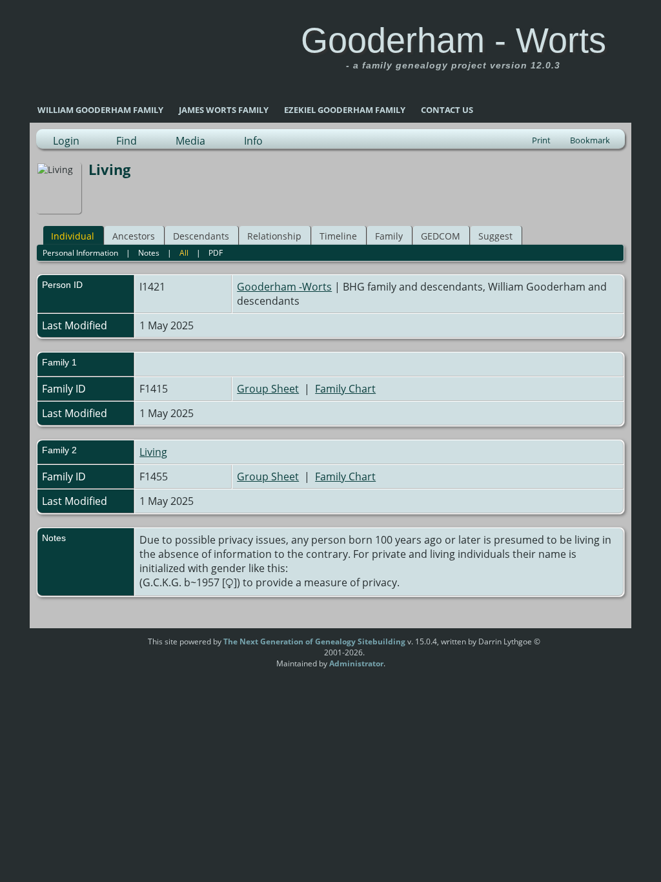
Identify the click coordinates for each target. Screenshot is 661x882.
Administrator (356, 663)
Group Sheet (268, 389)
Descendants (201, 236)
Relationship (274, 236)
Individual (72, 236)
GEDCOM (440, 236)
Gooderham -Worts (284, 287)
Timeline (338, 236)
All (183, 252)
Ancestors (133, 236)
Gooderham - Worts (453, 40)
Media (190, 141)
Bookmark (590, 140)
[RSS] (123, 646)
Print (541, 140)
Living (153, 452)
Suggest (495, 236)
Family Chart (345, 389)
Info (253, 141)
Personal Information (80, 252)
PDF (215, 252)
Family (389, 236)
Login (66, 141)
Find (126, 141)
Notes (148, 252)
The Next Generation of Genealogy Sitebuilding (314, 641)
